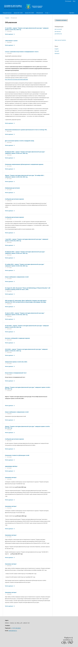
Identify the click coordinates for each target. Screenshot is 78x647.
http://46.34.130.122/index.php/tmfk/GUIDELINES (16, 79)
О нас (47, 13)
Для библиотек (58, 33)
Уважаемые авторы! (11, 477)
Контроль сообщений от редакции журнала (17, 338)
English (56, 49)
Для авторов (58, 31)
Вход (74, 1)
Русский (57, 51)
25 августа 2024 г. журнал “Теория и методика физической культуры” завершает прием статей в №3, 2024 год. (25, 313)
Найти (72, 13)
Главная (7, 18)
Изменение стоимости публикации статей (17, 455)
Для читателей (58, 29)
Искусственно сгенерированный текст (16, 373)
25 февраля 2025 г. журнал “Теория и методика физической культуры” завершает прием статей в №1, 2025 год (25, 252)
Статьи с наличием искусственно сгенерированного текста (21, 51)
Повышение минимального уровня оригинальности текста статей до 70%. (26, 129)
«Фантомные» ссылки (11, 40)
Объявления (39, 13)
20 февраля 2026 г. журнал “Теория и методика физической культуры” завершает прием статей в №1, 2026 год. (25, 152)
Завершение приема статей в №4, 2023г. (16, 362)
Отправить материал (61, 20)
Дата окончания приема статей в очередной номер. (19, 140)
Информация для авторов (12, 188)
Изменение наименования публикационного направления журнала (24, 164)
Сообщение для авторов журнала (14, 199)
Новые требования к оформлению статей (16, 277)
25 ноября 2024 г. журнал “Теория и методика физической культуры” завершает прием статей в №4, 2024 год (24, 265)
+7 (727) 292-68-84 (16, 628)
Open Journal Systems (60, 40)
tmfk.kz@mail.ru (13, 630)
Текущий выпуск (7, 13)
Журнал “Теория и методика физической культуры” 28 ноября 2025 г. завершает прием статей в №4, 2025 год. (24, 176)
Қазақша (57, 53)
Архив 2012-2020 (29, 13)
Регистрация (68, 1)
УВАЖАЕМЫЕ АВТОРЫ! (11, 466)
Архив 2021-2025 (18, 13)
